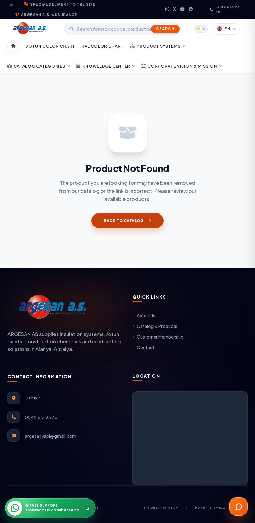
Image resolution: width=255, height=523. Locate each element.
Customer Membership (160, 336)
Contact (145, 347)
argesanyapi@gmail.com (50, 436)
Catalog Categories (39, 65)
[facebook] (191, 9)
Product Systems (158, 46)
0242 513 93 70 (227, 9)
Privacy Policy (161, 508)
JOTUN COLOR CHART (50, 46)
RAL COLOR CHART (102, 46)
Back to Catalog (124, 220)
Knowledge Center (106, 65)
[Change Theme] (201, 29)
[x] (174, 9)
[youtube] (182, 9)
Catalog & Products (157, 326)
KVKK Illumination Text (221, 508)
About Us (146, 315)
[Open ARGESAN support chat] (239, 506)
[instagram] (167, 9)
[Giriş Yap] (14, 4)
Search (165, 28)
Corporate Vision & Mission (182, 65)
